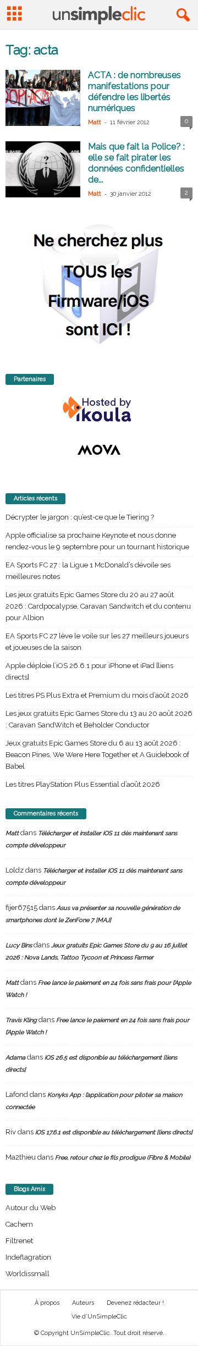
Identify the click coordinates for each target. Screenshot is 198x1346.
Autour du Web (31, 1208)
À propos (47, 1302)
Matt (94, 122)
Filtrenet (19, 1241)
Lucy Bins (19, 945)
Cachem (19, 1224)
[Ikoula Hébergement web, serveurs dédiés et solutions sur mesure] (99, 410)
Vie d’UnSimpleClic (99, 1316)
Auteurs (83, 1302)
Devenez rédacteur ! (135, 1302)
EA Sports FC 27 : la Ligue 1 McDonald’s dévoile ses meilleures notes (88, 571)
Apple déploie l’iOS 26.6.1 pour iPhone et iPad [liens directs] (89, 671)
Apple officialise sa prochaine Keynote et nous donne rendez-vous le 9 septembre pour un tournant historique (97, 541)
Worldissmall (28, 1274)
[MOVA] (99, 450)
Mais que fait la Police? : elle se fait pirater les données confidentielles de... (136, 163)
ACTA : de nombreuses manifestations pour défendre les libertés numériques (134, 91)
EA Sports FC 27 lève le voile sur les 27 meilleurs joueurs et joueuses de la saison (97, 642)
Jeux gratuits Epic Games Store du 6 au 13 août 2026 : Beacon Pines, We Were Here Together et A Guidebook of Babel (97, 754)
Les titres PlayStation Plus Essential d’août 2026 (83, 784)
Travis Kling (21, 1020)
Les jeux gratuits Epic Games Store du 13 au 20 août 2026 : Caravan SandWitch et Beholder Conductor (99, 719)
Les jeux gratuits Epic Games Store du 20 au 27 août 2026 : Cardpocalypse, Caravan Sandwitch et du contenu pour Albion (98, 606)
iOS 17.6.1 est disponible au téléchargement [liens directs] (114, 1132)
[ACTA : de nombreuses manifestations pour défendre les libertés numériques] (43, 98)
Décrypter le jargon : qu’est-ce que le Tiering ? (80, 517)
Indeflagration (28, 1257)
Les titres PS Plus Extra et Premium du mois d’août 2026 (97, 695)
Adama (15, 1057)
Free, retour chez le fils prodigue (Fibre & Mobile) (122, 1157)
